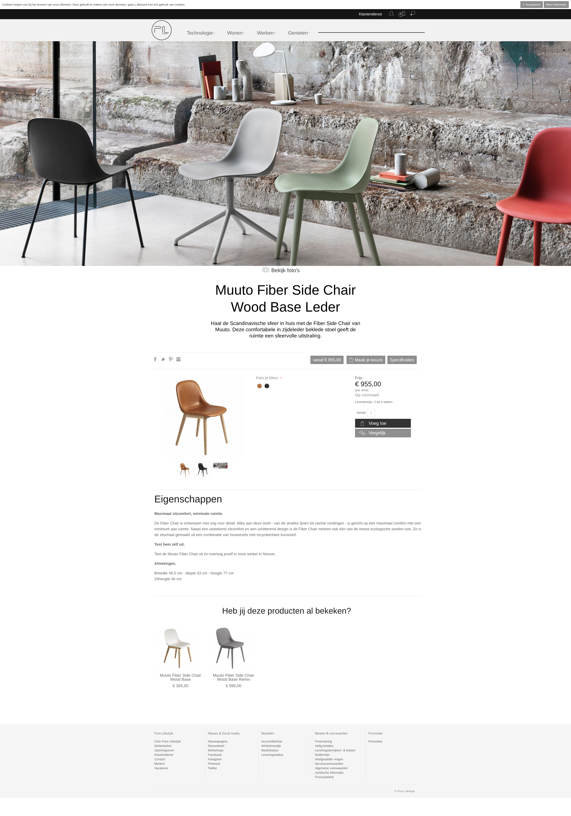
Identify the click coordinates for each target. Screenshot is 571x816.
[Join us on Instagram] (178, 360)
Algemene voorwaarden (331, 768)
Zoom (202, 417)
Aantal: (361, 412)
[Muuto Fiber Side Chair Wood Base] (178, 648)
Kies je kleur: (268, 378)
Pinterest (214, 763)
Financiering (323, 741)
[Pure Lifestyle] (162, 30)
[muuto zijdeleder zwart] (266, 385)
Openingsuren (164, 750)
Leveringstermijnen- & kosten (335, 750)
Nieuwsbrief (216, 746)
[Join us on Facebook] (155, 360)
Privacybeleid (324, 777)
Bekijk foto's (285, 270)
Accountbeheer (271, 741)
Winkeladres (163, 746)
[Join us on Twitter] (163, 360)
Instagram (215, 759)
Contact (159, 759)
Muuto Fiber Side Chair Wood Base (180, 677)
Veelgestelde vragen (329, 759)
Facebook (214, 754)
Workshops (215, 750)
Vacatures (161, 768)
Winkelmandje (271, 746)
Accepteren (532, 4)
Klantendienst (370, 14)
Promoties (375, 741)
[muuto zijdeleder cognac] (259, 385)
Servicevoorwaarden (329, 763)
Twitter (212, 768)
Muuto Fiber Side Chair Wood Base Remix (233, 677)
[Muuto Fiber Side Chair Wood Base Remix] (231, 648)
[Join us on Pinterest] (171, 360)
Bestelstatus (269, 750)
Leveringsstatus (272, 754)
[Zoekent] (412, 14)
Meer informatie (556, 4)
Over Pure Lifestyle (167, 741)
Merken (159, 763)
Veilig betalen (324, 746)
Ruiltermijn (322, 754)
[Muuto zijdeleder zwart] (202, 470)
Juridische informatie (329, 772)
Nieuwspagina (218, 741)
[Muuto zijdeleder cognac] (185, 470)
